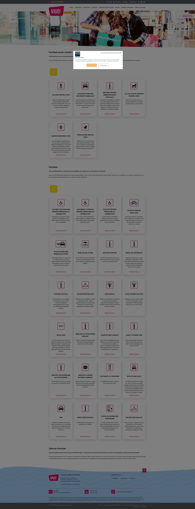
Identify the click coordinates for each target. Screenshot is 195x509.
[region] (98, 60)
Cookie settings (103, 65)
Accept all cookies (92, 65)
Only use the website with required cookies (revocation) (111, 52)
